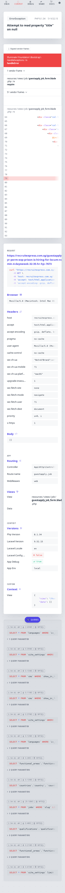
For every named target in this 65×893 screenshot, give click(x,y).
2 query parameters (19, 770)
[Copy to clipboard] (54, 270)
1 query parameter (19, 639)
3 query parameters (19, 792)
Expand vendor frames (19, 49)
